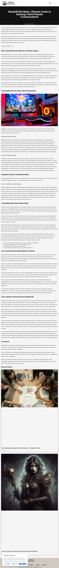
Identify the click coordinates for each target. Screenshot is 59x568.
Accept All (22, 563)
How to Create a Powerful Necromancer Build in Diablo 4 (20, 551)
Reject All (15, 563)
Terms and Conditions (28, 564)
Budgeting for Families (29, 24)
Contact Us (44, 564)
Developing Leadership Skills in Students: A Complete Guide (21, 448)
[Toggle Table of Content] (13, 46)
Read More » (4, 450)
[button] (50, 3)
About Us (38, 564)
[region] (15, 559)
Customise (7, 563)
